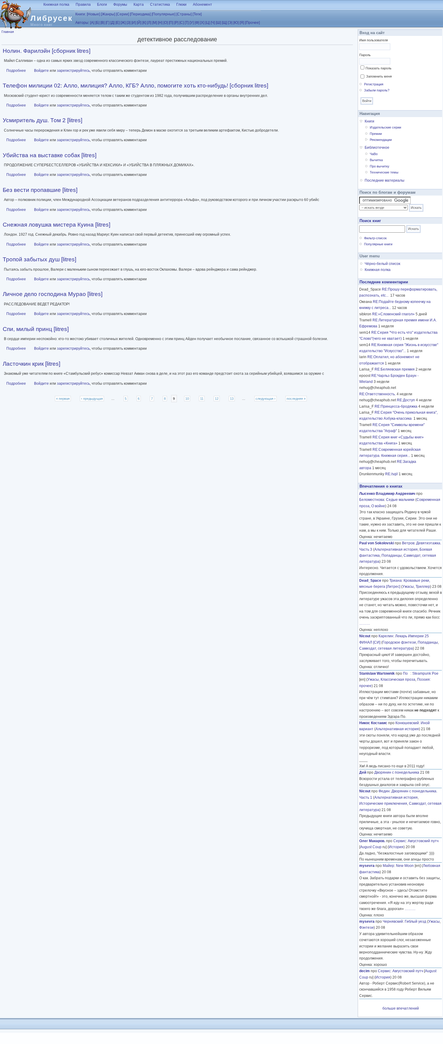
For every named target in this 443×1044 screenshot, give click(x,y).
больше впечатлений (400, 1008)
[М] (154, 23)
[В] (102, 23)
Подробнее (16, 70)
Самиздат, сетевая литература (386, 648)
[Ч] (213, 23)
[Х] (202, 23)
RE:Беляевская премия (395, 369)
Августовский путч (423, 841)
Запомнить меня (379, 76)
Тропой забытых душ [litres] (39, 259)
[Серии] (122, 14)
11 (201, 398)
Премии (376, 133)
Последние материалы (384, 180)
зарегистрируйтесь (73, 70)
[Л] (149, 23)
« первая (63, 398)
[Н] (160, 23)
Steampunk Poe (425, 673)
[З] (128, 23)
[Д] (112, 23)
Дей (362, 772)
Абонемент (202, 4)
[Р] (176, 23)
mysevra (367, 866)
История (396, 847)
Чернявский (393, 921)
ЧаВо (374, 154)
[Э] (230, 23)
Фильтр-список (375, 238)
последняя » (296, 398)
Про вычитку (379, 166)
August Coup (371, 847)
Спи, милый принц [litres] (36, 329)
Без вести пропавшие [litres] (40, 190)
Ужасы (408, 586)
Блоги (102, 4)
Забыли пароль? (376, 90)
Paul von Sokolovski (376, 543)
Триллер (423, 586)
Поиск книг (370, 220)
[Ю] (236, 23)
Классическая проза (398, 679)
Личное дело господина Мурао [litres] (52, 294)
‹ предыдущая (92, 398)
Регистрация (373, 84)
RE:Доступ (406, 400)
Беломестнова (371, 500)
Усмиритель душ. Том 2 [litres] (42, 120)
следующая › (265, 398)
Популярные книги (378, 244)
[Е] (117, 23)
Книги (369, 121)
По (406, 673)
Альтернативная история (396, 549)
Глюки (181, 4)
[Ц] (207, 23)
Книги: (80, 14)
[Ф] (197, 23)
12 (216, 398)
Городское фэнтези (399, 642)
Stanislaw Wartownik (377, 673)
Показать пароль (378, 68)
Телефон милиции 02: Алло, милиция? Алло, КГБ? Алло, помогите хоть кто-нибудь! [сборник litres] (135, 85)
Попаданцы (392, 555)
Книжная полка (56, 4)
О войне (378, 506)
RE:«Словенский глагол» (393, 314)
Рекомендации (381, 140)
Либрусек (51, 18)
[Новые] (93, 14)
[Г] (107, 23)
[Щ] (224, 23)
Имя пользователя (373, 40)
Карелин (386, 636)
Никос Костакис (373, 723)
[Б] (97, 23)
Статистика (160, 4)
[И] (133, 23)
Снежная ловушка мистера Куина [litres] (56, 224)
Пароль (365, 55)
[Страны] (184, 14)
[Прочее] (252, 23)
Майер (388, 866)
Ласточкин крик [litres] (31, 364)
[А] (92, 23)
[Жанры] (108, 14)
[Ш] (218, 23)
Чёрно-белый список (382, 264)
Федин (384, 791)
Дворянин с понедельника (396, 772)
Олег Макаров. (372, 841)
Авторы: (82, 23)
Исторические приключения (383, 803)
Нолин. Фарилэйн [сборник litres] (46, 51)
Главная (8, 31)
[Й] (139, 23)
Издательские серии (385, 127)
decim (364, 971)
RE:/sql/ (391, 474)
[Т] (187, 23)
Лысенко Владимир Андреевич (387, 494)
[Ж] (123, 23)
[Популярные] (163, 14)
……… (364, 623)
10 (187, 398)
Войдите (41, 70)
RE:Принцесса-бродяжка (396, 406)
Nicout (364, 636)
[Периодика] (140, 14)
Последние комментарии (384, 282)
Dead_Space (370, 580)
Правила (83, 4)
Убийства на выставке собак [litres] (49, 155)
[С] (181, 23)
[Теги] (197, 14)
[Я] (242, 23)
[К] (144, 23)
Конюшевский (407, 723)
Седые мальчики (400, 500)
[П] (171, 23)
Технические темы (384, 172)
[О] (165, 23)
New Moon (405, 866)
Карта (139, 4)
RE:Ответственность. (377, 394)
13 (232, 398)
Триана (395, 580)
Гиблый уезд (415, 921)
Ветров (408, 543)
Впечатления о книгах (381, 486)
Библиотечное (377, 147)
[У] (192, 23)
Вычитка (376, 160)
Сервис (399, 841)
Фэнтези (366, 927)
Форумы (120, 4)
